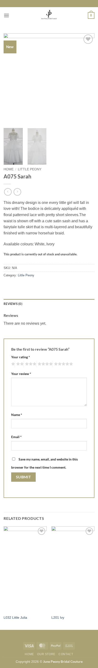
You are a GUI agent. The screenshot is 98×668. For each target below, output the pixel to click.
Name (16, 415)
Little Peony (29, 169)
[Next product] (7, 192)
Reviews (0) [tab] (13, 304)
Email (16, 437)
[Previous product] (17, 192)
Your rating (20, 357)
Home (9, 169)
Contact (66, 654)
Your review (21, 374)
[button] (6, 15)
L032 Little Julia (15, 617)
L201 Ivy (57, 617)
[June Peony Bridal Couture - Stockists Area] (49, 15)
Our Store (46, 654)
